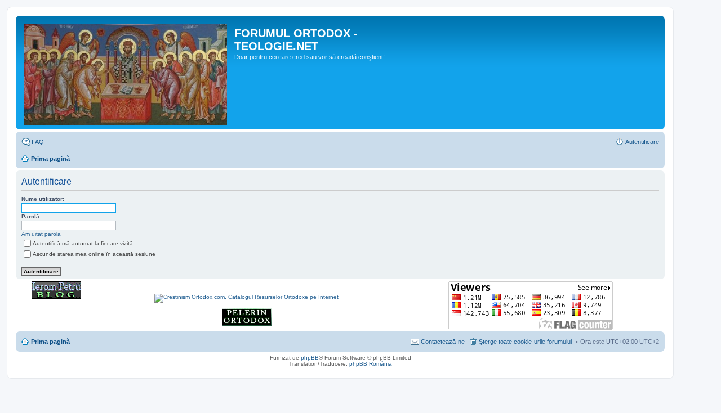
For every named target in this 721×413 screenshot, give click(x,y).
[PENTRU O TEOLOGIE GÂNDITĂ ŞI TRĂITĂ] (56, 297)
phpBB (310, 357)
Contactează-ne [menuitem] (443, 341)
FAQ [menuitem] (38, 141)
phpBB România (370, 364)
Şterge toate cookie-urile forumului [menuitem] (525, 341)
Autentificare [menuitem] (642, 141)
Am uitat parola (41, 234)
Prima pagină (50, 158)
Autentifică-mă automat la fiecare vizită (83, 243)
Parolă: (31, 216)
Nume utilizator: (42, 199)
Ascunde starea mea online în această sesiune (94, 254)
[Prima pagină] (126, 73)
